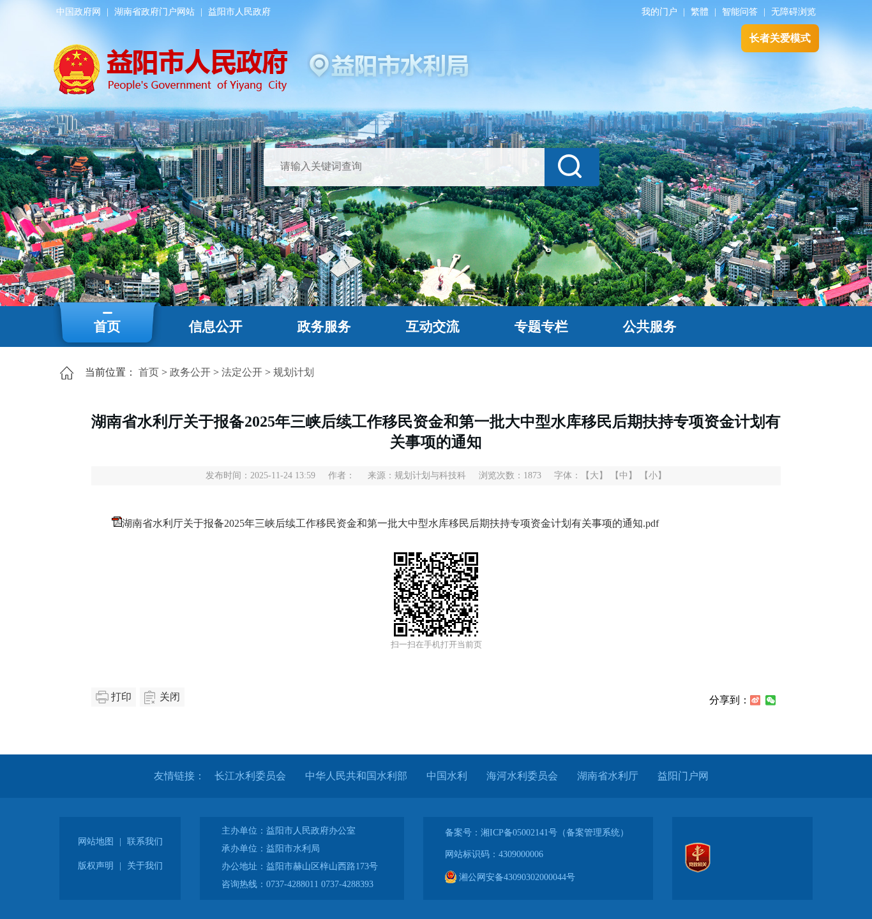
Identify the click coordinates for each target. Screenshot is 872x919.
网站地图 (96, 841)
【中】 (623, 475)
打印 (121, 696)
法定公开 (242, 372)
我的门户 (659, 12)
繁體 (700, 12)
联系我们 (145, 841)
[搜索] (572, 167)
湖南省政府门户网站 (154, 12)
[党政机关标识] (697, 869)
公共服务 (650, 326)
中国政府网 (78, 12)
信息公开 (216, 326)
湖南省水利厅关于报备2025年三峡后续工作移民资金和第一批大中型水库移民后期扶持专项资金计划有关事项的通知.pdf (390, 523)
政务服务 (324, 326)
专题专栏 (541, 326)
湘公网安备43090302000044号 (515, 877)
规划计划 (293, 372)
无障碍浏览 (793, 12)
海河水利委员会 (522, 775)
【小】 (653, 475)
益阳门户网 (683, 775)
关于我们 (145, 866)
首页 (107, 326)
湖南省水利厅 (607, 775)
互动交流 (433, 326)
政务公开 (190, 372)
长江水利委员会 (250, 775)
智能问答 (740, 12)
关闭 (170, 696)
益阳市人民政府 (239, 12)
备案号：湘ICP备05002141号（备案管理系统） (537, 832)
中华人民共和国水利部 (356, 775)
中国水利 (446, 775)
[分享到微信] (770, 700)
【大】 (594, 475)
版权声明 (96, 866)
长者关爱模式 (780, 38)
